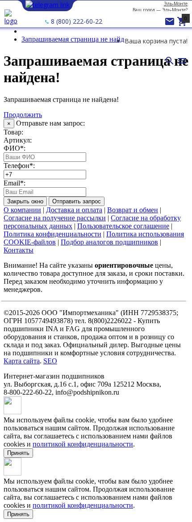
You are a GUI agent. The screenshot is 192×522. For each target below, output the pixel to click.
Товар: (13, 132)
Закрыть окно (25, 201)
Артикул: (18, 140)
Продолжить (23, 114)
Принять (18, 453)
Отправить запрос (76, 201)
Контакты (18, 250)
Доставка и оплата (74, 210)
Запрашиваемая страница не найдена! (79, 39)
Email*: (14, 183)
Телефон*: (19, 165)
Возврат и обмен (132, 210)
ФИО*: (14, 148)
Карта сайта (22, 361)
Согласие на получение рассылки (55, 218)
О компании (22, 210)
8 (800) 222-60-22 (75, 21)
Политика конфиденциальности (52, 234)
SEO (50, 361)
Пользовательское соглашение (123, 226)
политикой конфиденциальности (83, 444)
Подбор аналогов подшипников (109, 242)
